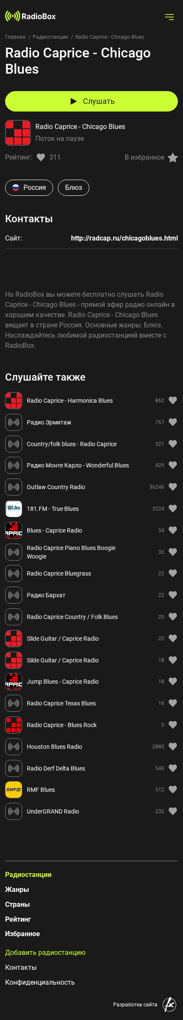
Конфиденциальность (40, 982)
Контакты (21, 967)
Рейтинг (18, 919)
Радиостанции (50, 37)
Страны (17, 904)
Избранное (22, 934)
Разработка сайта (135, 1005)
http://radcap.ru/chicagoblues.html (124, 238)
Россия (34, 187)
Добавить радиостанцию (45, 952)
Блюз (73, 187)
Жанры (17, 889)
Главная (15, 37)
